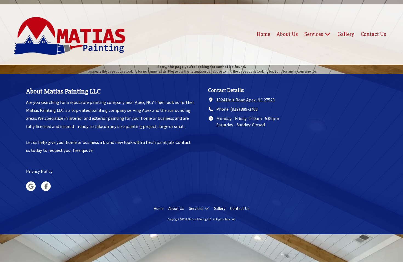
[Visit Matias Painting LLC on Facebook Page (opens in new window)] (46, 186)
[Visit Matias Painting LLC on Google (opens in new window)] (31, 186)
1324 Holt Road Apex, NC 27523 (245, 99)
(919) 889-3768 (244, 109)
